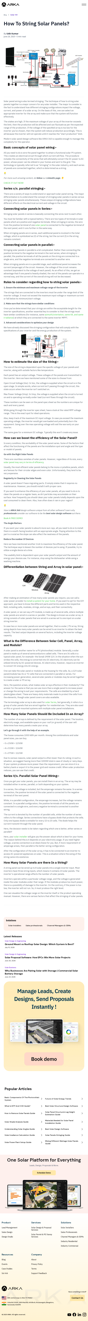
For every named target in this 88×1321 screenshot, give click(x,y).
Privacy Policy (37, 1264)
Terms (34, 1269)
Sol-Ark (5, 1273)
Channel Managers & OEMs (72, 1237)
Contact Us (77, 1297)
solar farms (50, 702)
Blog (4, 1259)
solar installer (20, 836)
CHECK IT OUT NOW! (14, 183)
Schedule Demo (44, 1173)
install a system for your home (40, 601)
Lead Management (9, 1227)
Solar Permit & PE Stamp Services (41, 1235)
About (33, 1259)
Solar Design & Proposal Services (41, 1228)
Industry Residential (69, 1241)
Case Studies (7, 1269)
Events (4, 1264)
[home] (10, 4)
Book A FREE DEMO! (13, 518)
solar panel (40, 225)
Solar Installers (67, 1227)
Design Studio (7, 1237)
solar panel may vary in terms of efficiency (24, 462)
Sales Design (7, 1232)
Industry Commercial (69, 1246)
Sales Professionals (69, 1232)
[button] (84, 4)
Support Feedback (39, 1273)
